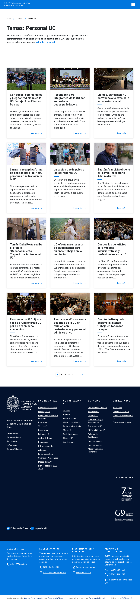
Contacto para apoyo (85, 567)
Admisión (42, 450)
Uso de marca (69, 442)
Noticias (66, 410)
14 (79, 374)
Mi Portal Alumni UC (96, 430)
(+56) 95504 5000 (51, 567)
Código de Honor (45, 438)
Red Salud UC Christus (97, 408)
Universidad (43, 430)
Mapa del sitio (39, 528)
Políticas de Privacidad (20, 528)
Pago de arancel (95, 445)
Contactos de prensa (122, 422)
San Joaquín (12, 441)
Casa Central (12, 433)
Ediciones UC (43, 434)
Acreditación (124, 477)
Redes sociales (69, 418)
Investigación (44, 412)
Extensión (42, 422)
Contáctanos (121, 401)
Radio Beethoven (70, 434)
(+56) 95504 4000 (18, 564)
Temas (19, 19)
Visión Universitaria (71, 422)
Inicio (9, 19)
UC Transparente (45, 446)
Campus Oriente (14, 437)
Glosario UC (68, 438)
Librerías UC (93, 415)
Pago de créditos (95, 441)
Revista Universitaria (72, 426)
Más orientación (83, 572)
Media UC (67, 430)
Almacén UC (93, 412)
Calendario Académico (48, 458)
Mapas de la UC (45, 462)
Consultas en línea (121, 412)
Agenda (66, 414)
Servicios (94, 401)
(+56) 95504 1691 (117, 570)
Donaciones (43, 442)
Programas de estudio (47, 408)
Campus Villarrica (14, 449)
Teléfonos (117, 408)
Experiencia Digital (55, 598)
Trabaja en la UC (95, 426)
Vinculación (43, 426)
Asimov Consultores (32, 598)
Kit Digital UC (127, 598)
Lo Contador (12, 445)
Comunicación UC (72, 402)
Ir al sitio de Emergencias (54, 572)
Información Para (45, 454)
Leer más (36, 133)
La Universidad (47, 401)
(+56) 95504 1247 (117, 574)
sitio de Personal (45, 42)
